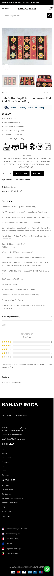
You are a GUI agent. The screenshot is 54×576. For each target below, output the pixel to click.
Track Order (6, 511)
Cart (3, 466)
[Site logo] (27, 8)
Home (4, 92)
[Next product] (50, 92)
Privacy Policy (7, 490)
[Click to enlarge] (6, 67)
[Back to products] (47, 92)
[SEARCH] (49, 15)
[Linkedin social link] (18, 191)
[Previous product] (44, 92)
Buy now (37, 173)
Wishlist (5, 453)
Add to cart (21, 173)
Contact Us (6, 494)
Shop (4, 471)
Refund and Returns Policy (12, 498)
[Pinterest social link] (15, 191)
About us (5, 485)
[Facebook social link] (8, 191)
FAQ (3, 507)
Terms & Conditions (10, 503)
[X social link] (11, 191)
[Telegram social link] (21, 191)
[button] (4, 46)
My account (6, 458)
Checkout (6, 462)
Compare (5, 475)
